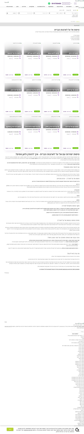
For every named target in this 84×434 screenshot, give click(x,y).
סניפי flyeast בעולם (79, 414)
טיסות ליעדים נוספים (79, 361)
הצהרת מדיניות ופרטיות (79, 426)
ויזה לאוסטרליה (81, 400)
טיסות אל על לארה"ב (75, 36)
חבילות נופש (60, 6)
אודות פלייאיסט (81, 413)
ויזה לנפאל (82, 399)
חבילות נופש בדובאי (80, 384)
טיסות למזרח (81, 347)
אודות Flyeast (81, 424)
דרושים (82, 410)
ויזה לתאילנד (81, 393)
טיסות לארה (73, 21)
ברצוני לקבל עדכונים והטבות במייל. (75, 335)
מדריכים (24, 6)
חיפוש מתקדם (75, 16)
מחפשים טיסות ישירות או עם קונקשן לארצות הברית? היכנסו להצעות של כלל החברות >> (59, 269)
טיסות (77, 6)
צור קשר (82, 406)
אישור (10, 429)
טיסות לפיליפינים (80, 355)
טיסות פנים (68, 6)
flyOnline (50, 6)
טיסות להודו (81, 353)
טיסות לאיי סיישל (80, 367)
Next (6, 322)
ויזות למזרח (81, 388)
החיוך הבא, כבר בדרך (77, 325)
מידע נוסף (82, 401)
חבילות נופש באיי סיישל (79, 381)
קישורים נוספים (81, 423)
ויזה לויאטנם (81, 396)
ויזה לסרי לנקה (81, 397)
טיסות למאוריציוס (80, 365)
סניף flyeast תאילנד (79, 419)
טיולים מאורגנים (41, 6)
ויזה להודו (82, 394)
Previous (7, 273)
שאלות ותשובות (80, 407)
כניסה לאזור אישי (66, 3)
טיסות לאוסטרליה (80, 370)
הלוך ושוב (75, 10)
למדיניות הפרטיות (28, 430)
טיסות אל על (81, 374)
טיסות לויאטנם (81, 354)
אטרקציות (31, 6)
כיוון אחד (68, 10)
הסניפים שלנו (9, 6)
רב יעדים (61, 10)
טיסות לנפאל (81, 358)
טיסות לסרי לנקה (80, 357)
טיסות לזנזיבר (81, 368)
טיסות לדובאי (81, 371)
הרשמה (82, 337)
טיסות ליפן (82, 360)
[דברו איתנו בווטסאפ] (49, 3)
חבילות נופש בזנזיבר (79, 383)
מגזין (17, 6)
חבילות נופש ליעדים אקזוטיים (78, 377)
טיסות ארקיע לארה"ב (75, 38)
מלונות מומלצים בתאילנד (78, 387)
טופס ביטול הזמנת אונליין (78, 409)
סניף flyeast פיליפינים (79, 420)
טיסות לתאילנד (81, 351)
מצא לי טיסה (75, 15)
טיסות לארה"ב (76, 35)
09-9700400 (56, 3)
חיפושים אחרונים (75, 3)
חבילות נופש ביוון (80, 386)
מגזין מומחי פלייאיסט (79, 411)
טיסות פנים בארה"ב (75, 39)
